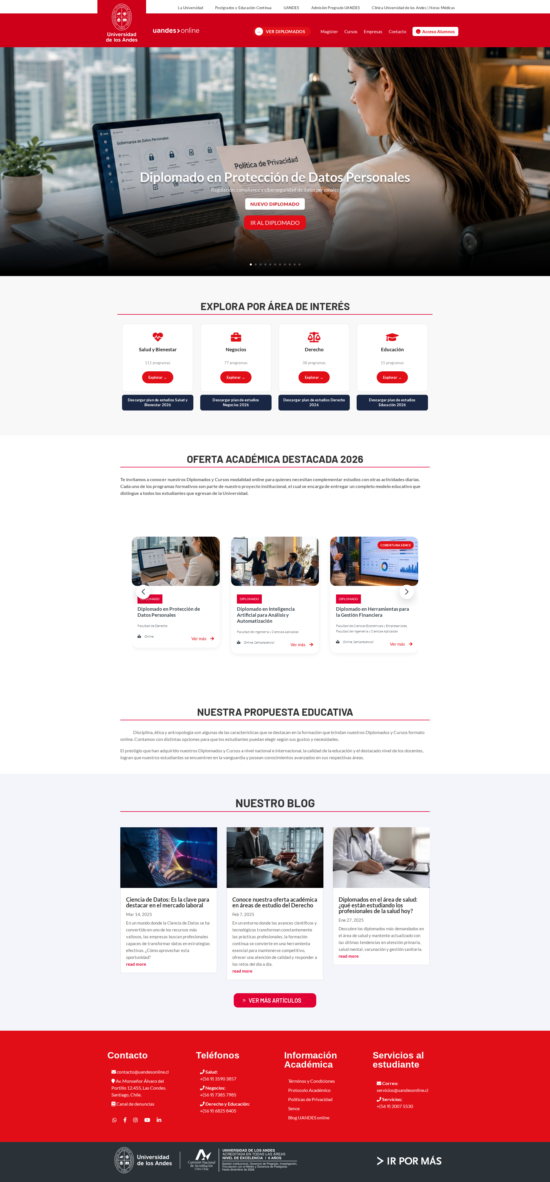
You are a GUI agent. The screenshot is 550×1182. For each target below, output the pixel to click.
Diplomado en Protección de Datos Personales (275, 177)
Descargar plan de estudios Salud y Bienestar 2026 (158, 402)
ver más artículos (275, 1000)
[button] (407, 592)
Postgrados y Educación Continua (243, 7)
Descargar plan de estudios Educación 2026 (392, 402)
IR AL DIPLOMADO (275, 222)
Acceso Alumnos (438, 31)
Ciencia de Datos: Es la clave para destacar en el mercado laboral (167, 902)
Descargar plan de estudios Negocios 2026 (236, 402)
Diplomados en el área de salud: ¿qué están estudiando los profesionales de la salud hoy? (378, 905)
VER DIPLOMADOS (285, 31)
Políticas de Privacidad (310, 1099)
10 (295, 264)
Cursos (351, 31)
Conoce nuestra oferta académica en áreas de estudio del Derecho (274, 902)
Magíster (329, 31)
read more (136, 964)
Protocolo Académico (309, 1090)
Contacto (397, 31)
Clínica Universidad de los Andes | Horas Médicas (413, 7)
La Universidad (190, 7)
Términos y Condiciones (311, 1081)
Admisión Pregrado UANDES (335, 7)
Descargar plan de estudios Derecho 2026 (314, 402)
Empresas (373, 31)
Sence (294, 1108)
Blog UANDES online (308, 1117)
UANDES (291, 7)
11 (299, 264)
